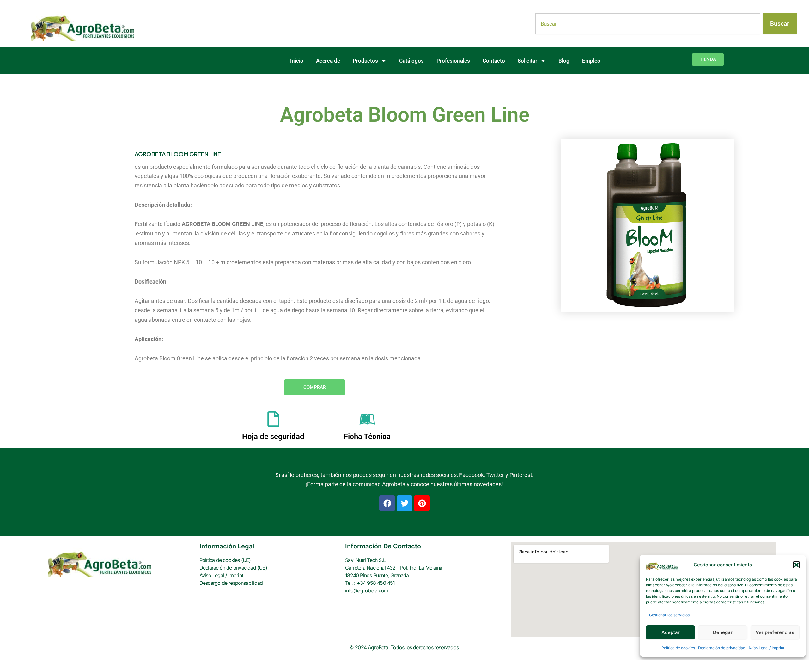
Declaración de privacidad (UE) (233, 568)
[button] (796, 565)
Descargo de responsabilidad (231, 583)
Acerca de (328, 61)
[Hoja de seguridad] (273, 419)
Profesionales (453, 61)
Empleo (591, 61)
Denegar (723, 632)
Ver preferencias (775, 632)
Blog (563, 61)
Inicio (296, 61)
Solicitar (527, 61)
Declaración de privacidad (721, 647)
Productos (365, 61)
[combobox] (647, 23)
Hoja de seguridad (273, 436)
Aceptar (670, 632)
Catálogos (411, 61)
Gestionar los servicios (669, 615)
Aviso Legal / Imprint (766, 647)
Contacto (494, 61)
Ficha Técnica (367, 436)
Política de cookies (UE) (225, 560)
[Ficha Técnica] (367, 419)
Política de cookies (678, 647)
